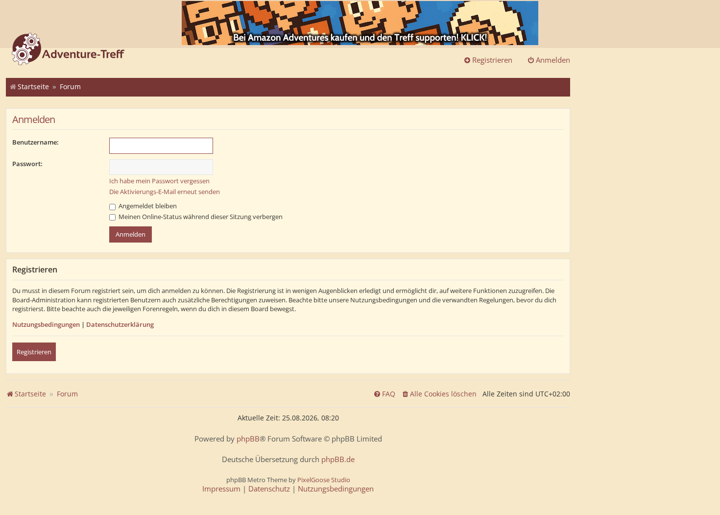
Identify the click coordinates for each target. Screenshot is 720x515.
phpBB (248, 438)
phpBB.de (338, 459)
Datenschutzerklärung (120, 324)
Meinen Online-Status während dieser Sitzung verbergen (200, 216)
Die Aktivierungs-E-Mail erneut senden (164, 191)
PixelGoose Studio (323, 479)
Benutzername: (35, 142)
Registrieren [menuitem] (492, 60)
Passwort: (27, 163)
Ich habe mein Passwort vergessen (159, 180)
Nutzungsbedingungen (46, 324)
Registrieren (34, 351)
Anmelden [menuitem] (553, 60)
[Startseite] (68, 50)
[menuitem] (439, 394)
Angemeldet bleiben (147, 205)
